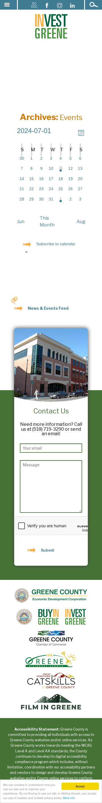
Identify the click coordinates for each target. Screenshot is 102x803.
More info (69, 798)
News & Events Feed (48, 308)
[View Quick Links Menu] (14, 300)
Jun (20, 221)
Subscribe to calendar (55, 244)
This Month (47, 221)
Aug (80, 221)
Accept (80, 786)
